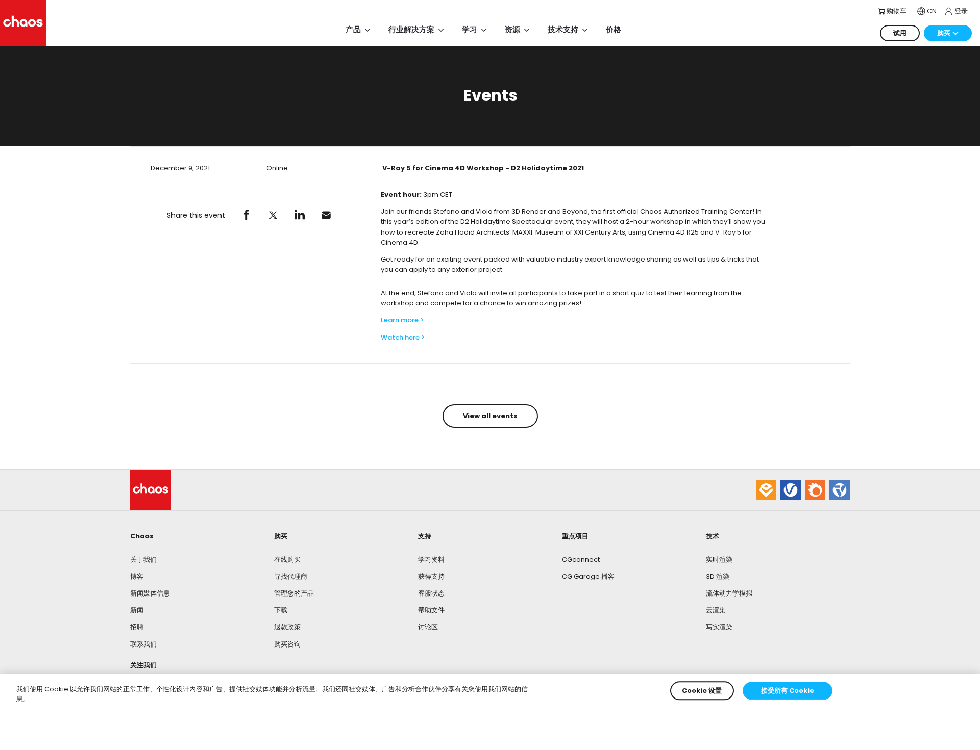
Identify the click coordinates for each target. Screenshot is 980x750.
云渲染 (716, 610)
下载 (280, 610)
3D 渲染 (717, 576)
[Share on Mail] (326, 215)
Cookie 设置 (702, 690)
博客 (136, 576)
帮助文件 (431, 610)
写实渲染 (719, 627)
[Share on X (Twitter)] (273, 215)
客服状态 (431, 593)
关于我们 (143, 559)
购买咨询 (287, 644)
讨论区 (428, 627)
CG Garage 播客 (588, 576)
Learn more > (402, 320)
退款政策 (287, 627)
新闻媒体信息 (150, 593)
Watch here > (403, 337)
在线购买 (287, 559)
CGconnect (581, 559)
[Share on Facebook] (246, 215)
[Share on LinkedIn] (300, 215)
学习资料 (431, 559)
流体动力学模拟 (729, 593)
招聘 (136, 627)
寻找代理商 (290, 576)
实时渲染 (719, 559)
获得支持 (431, 576)
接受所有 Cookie (787, 690)
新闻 (136, 610)
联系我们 (143, 644)
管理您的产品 (294, 593)
